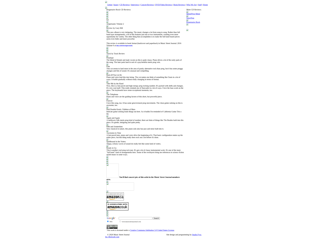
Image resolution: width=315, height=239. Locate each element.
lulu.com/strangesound (124, 46)
